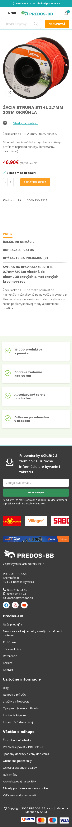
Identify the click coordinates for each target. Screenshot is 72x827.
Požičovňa (9, 642)
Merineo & (32, 812)
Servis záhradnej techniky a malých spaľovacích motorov (33, 633)
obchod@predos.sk (48, 3)
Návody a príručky (14, 694)
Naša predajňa (12, 624)
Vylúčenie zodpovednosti (19, 795)
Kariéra (7, 663)
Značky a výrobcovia (16, 701)
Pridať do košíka (35, 182)
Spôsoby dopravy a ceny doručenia (26, 754)
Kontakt (8, 670)
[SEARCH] (36, 24)
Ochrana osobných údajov (30, 503)
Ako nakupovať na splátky (19, 781)
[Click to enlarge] (9, 92)
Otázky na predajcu (25, 123)
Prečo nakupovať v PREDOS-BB (24, 747)
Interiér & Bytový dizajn (18, 722)
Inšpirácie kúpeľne (14, 715)
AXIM (43, 812)
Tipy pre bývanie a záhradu (21, 708)
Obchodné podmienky (17, 761)
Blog (6, 688)
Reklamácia (10, 774)
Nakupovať (57, 24)
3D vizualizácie (12, 649)
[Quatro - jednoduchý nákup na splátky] (36, 539)
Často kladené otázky (17, 740)
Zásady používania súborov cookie (25, 788)
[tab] (7, 234)
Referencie (10, 656)
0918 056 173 (23, 3)
